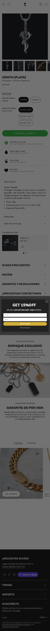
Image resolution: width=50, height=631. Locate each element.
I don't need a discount (25, 327)
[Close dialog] (46, 301)
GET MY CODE (25, 324)
